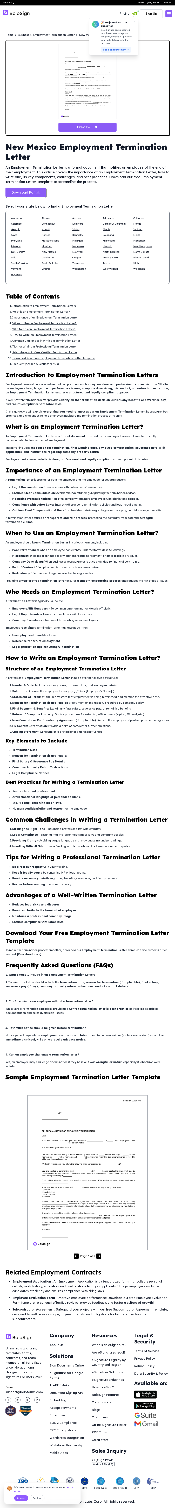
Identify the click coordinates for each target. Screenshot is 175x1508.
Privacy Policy (144, 1359)
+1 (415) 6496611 (102, 1460)
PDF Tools (99, 1432)
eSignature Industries (108, 1380)
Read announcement (114, 49)
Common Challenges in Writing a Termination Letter (46, 340)
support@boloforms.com (24, 1392)
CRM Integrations (63, 1430)
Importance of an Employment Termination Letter (45, 317)
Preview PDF (87, 127)
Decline (37, 1498)
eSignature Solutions (107, 1372)
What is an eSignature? (109, 1345)
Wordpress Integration (67, 1438)
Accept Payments (63, 1408)
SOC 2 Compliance (63, 1423)
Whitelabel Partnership (66, 1445)
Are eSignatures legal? (109, 1352)
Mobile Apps (59, 1453)
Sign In (167, 2)
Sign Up (151, 14)
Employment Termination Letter (54, 35)
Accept (21, 1498)
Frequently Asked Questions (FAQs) (35, 364)
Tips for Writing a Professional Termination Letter (44, 346)
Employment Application (31, 1281)
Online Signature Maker (109, 1425)
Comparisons (101, 1402)
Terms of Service (146, 1351)
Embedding (58, 1400)
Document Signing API (66, 1393)
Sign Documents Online (67, 1365)
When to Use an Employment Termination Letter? (44, 323)
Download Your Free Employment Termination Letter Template (53, 358)
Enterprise (57, 1415)
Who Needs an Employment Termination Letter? (44, 329)
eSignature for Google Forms (66, 1375)
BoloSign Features (105, 1395)
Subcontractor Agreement (32, 1309)
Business (23, 35)
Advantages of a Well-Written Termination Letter (44, 352)
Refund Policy (144, 1366)
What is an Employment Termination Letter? (41, 311)
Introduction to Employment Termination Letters (44, 306)
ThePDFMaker (60, 1385)
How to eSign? (103, 1387)
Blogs (96, 1410)
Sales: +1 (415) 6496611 (149, 2)
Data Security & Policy (151, 1374)
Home (9, 35)
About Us (57, 1345)
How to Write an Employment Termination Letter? (45, 335)
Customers (100, 1417)
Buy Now (7, 2)
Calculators (100, 1440)
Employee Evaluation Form (33, 1298)
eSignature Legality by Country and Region (109, 1362)
